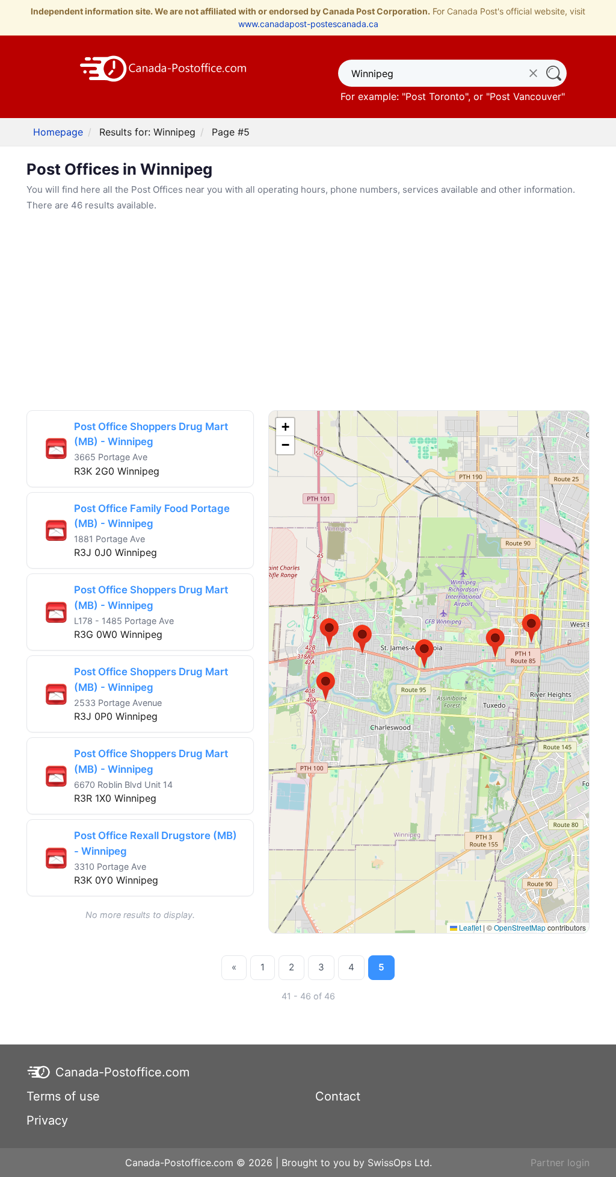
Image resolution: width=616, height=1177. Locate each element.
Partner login (560, 1163)
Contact (337, 1096)
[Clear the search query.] (533, 73)
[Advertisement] (308, 311)
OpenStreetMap (520, 927)
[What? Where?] (553, 73)
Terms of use (63, 1096)
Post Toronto (435, 96)
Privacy (47, 1120)
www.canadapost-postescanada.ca (308, 24)
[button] (329, 633)
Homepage (58, 132)
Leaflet (469, 927)
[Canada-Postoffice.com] (163, 67)
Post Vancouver (525, 96)
